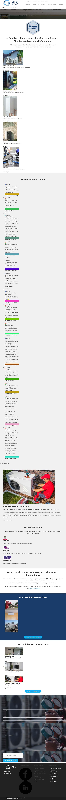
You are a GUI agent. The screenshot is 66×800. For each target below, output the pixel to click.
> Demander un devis (5, 18)
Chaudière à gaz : (7, 116)
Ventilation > (53, 778)
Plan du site (15, 798)
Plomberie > (52, 780)
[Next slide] (4, 461)
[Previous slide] (1, 461)
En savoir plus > (6, 70)
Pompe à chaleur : (7, 91)
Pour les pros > (53, 781)
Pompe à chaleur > (54, 775)
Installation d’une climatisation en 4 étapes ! (13, 657)
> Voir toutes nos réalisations (33, 637)
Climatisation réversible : (8, 65)
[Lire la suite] (10, 661)
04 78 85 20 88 (7, 770)
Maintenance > (53, 771)
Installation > (53, 770)
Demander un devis (7, 504)
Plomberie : (5, 167)
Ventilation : (6, 142)
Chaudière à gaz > (54, 776)
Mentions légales (9, 798)
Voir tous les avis (5, 463)
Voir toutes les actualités (33, 691)
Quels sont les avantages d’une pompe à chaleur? (12, 684)
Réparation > (53, 773)
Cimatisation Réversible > (55, 768)
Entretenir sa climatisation (13, 672)
